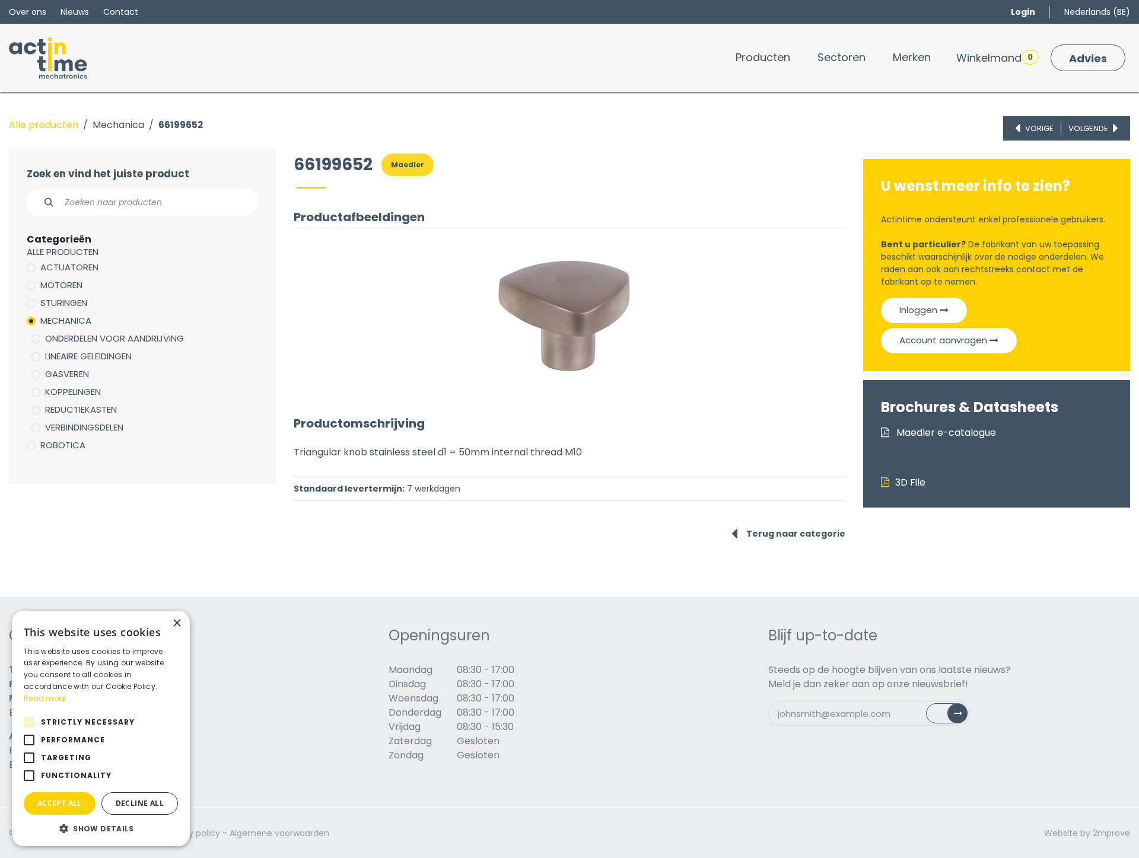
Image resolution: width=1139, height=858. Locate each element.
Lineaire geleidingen (88, 356)
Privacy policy (192, 833)
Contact (120, 12)
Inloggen (919, 310)
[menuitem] (763, 57)
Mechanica (118, 125)
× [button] (176, 623)
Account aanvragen (944, 340)
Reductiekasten (81, 409)
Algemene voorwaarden (279, 833)
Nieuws (75, 12)
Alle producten (43, 125)
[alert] (101, 728)
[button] (101, 828)
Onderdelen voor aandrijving (114, 338)
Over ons (27, 12)
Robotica (62, 445)
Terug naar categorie (795, 534)
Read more (45, 698)
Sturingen (63, 302)
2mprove (1111, 833)
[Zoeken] (42, 202)
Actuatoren (69, 267)
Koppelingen (73, 391)
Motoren (61, 285)
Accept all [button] (59, 803)
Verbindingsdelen (84, 427)
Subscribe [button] (953, 716)
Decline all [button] (140, 803)
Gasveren (67, 374)
